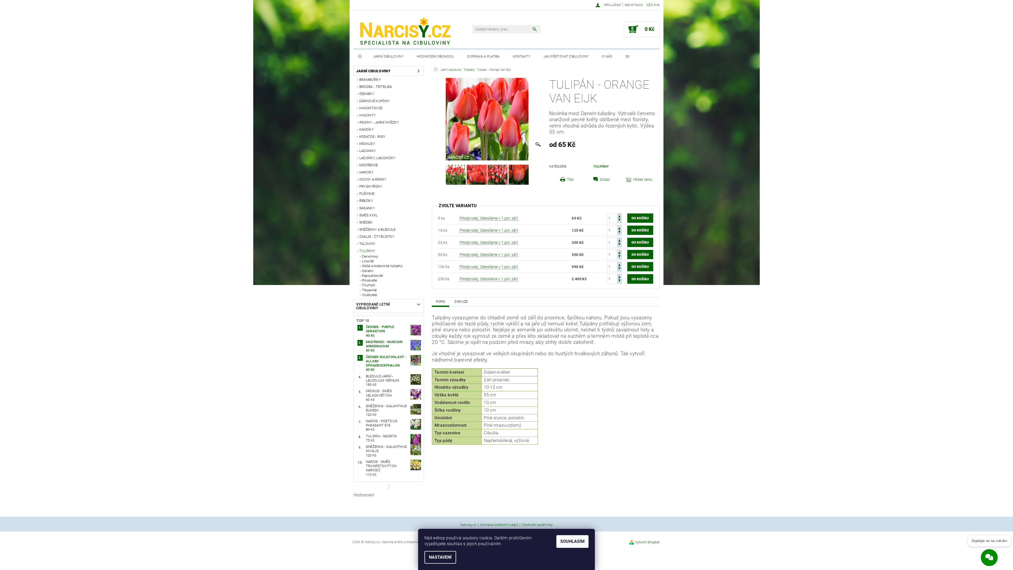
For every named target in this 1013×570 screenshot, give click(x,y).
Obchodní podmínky (537, 525)
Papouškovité (372, 276)
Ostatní (367, 271)
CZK (649, 5)
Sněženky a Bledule (377, 229)
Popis (440, 301)
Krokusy (367, 144)
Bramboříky (370, 80)
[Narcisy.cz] (405, 32)
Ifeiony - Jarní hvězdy (379, 122)
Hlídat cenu (643, 179)
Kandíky (366, 129)
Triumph (368, 285)
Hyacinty (367, 115)
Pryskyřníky (371, 186)
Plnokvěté (369, 280)
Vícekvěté (369, 295)
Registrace (634, 5)
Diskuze (461, 301)
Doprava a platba (483, 56)
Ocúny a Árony (372, 179)
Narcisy (366, 172)
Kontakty (522, 56)
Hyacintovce (371, 108)
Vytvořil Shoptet (647, 542)
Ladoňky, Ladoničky (377, 158)
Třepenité (369, 290)
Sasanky (367, 208)
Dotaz (605, 179)
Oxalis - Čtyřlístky (376, 237)
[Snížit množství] (619, 220)
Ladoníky (367, 151)
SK (627, 56)
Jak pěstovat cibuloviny (566, 56)
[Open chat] (989, 554)
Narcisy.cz (468, 525)
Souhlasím (572, 541)
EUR (657, 5)
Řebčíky (366, 201)
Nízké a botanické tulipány (382, 266)
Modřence (368, 165)
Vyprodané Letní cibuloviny (373, 306)
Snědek (365, 222)
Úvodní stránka (360, 56)
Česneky (366, 94)
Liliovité (368, 261)
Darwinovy (370, 256)
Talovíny (367, 244)
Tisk (570, 179)
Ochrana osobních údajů (499, 525)
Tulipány (367, 251)
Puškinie (367, 194)
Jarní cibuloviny (388, 56)
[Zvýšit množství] (619, 215)
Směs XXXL (368, 215)
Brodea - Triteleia (375, 87)
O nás (607, 56)
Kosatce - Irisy (372, 137)
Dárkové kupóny (374, 101)
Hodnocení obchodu (435, 56)
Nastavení (440, 557)
